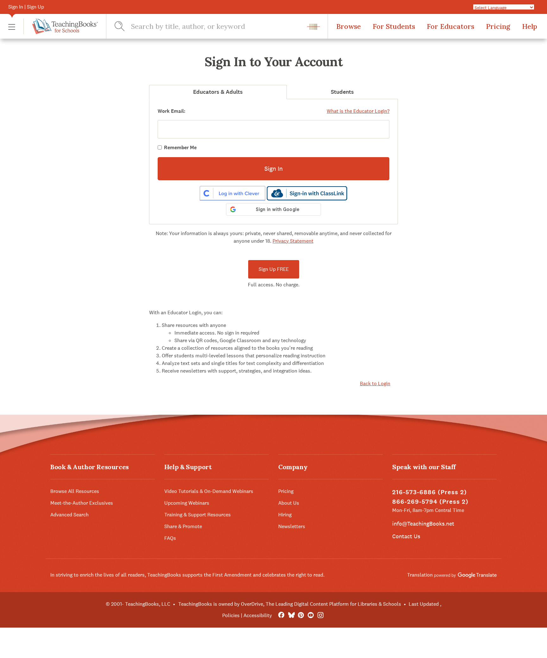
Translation (420, 575)
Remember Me (180, 147)
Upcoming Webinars (186, 503)
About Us (288, 503)
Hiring (285, 514)
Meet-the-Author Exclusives (81, 503)
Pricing (498, 26)
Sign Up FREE (274, 269)
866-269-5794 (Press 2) (430, 501)
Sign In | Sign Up (26, 6)
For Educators (450, 26)
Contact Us (406, 536)
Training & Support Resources (197, 514)
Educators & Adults (218, 92)
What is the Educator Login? (358, 111)
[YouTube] (310, 615)
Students (342, 92)
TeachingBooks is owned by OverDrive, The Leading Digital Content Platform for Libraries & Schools (289, 604)
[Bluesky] (291, 615)
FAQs (170, 538)
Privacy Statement (293, 241)
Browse (348, 26)
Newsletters (291, 526)
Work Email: (171, 111)
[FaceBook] (281, 615)
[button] (11, 26)
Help (529, 26)
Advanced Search (69, 514)
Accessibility (257, 615)
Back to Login (375, 383)
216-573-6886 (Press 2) (429, 492)
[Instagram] (320, 615)
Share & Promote (183, 526)
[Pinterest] (301, 615)
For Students (394, 26)
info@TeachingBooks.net (423, 523)
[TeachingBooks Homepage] (60, 26)
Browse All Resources (74, 491)
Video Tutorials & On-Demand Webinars (208, 491)
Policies (231, 615)
